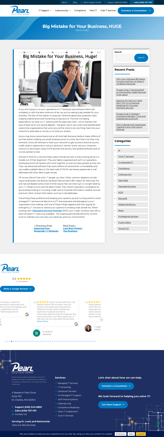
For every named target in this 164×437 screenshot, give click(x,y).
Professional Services (128, 216)
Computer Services (67, 391)
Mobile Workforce (127, 204)
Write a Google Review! (16, 289)
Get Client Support (111, 404)
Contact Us (21, 414)
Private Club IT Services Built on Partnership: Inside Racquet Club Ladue (131, 92)
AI (119, 150)
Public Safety (124, 222)
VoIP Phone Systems (68, 399)
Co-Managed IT (125, 162)
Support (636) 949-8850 (117, 2)
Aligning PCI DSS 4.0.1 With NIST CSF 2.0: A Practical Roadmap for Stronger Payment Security (129, 104)
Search (118, 52)
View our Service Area (23, 425)
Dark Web (123, 180)
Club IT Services (108, 10)
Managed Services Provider (47, 211)
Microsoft (122, 198)
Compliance (80, 10)
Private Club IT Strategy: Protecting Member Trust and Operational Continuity (131, 116)
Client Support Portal (92, 2)
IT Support (44, 10)
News (121, 210)
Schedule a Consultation (134, 10)
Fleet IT (93, 10)
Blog (75, 2)
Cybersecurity (61, 10)
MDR (120, 192)
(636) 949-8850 (33, 407)
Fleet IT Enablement (68, 411)
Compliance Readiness (68, 407)
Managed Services (127, 186)
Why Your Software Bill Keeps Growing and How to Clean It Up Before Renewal (130, 81)
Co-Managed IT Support (69, 395)
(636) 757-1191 (28, 410)
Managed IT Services (68, 383)
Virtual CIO (123, 228)
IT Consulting (64, 387)
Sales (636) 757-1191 (143, 2)
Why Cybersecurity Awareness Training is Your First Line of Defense (131, 127)
